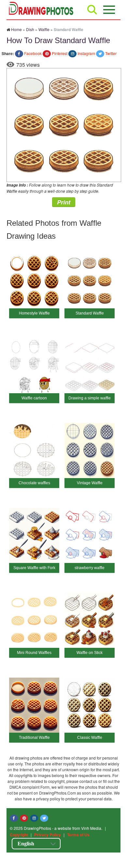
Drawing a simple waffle (89, 398)
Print (63, 202)
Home (16, 29)
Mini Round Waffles (34, 652)
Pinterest (59, 53)
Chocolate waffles (34, 483)
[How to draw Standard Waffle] (64, 124)
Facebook (33, 53)
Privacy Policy (47, 835)
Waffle (43, 29)
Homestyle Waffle (34, 313)
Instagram (86, 53)
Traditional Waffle (34, 737)
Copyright (19, 835)
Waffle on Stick (90, 652)
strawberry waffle (90, 568)
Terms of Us (78, 835)
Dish (30, 29)
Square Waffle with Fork (34, 568)
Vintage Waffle (90, 483)
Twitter (111, 53)
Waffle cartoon (34, 398)
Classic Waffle (89, 737)
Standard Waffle (90, 313)
